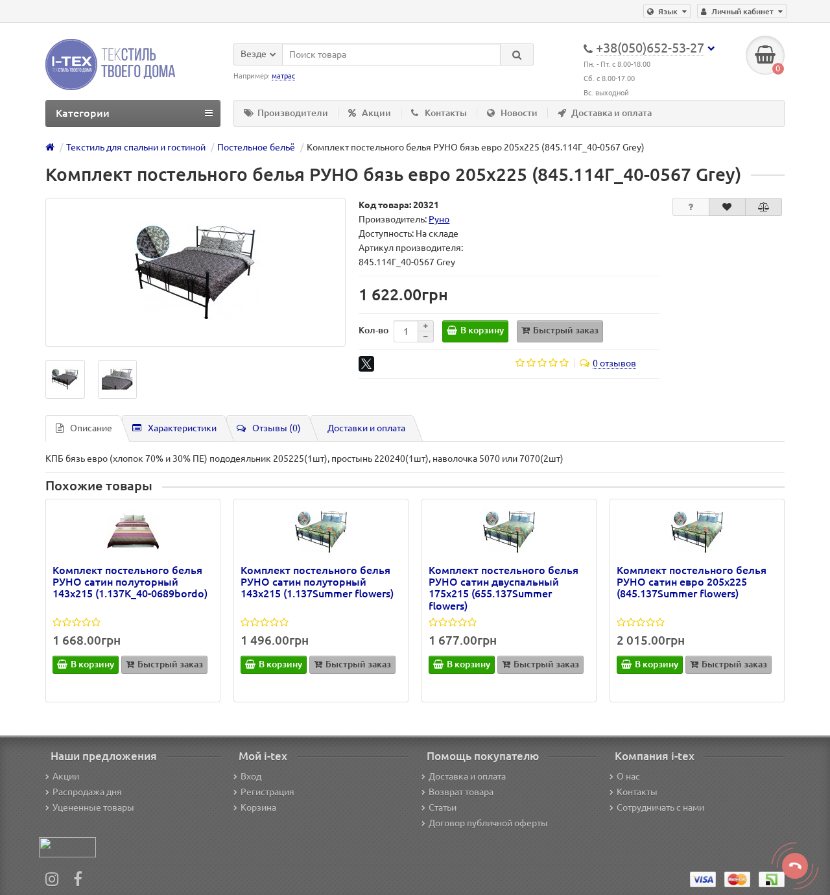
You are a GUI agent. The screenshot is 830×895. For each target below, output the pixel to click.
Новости (519, 113)
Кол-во (373, 330)
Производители (292, 113)
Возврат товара (461, 792)
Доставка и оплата (611, 113)
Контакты (446, 113)
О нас (628, 776)
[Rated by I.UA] (67, 846)
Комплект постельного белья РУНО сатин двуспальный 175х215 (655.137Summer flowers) (503, 588)
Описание (91, 428)
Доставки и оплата (366, 428)
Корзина (258, 807)
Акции (376, 113)
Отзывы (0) (276, 428)
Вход (251, 776)
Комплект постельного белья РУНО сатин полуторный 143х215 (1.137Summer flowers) (317, 581)
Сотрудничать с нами (660, 807)
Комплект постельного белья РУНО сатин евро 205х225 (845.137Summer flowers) (691, 581)
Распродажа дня (87, 792)
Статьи (442, 807)
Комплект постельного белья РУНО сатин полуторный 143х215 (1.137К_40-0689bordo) (130, 581)
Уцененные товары (93, 807)
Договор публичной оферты (488, 823)
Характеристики (182, 428)
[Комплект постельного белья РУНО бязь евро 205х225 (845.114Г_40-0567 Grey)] (195, 272)
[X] (366, 364)
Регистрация (267, 792)
